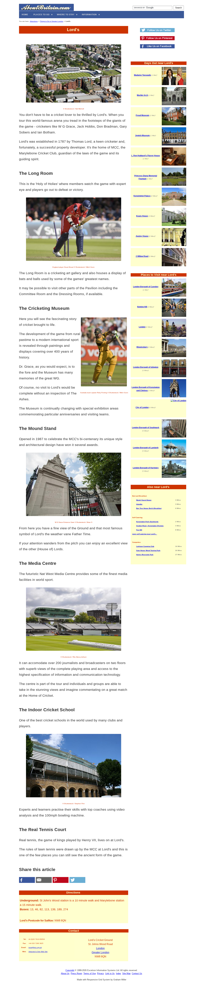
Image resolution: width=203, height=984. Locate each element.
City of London (142, 407)
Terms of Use (89, 973)
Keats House (142, 216)
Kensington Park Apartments (147, 522)
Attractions (34, 21)
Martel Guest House (143, 500)
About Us (65, 973)
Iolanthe (139, 504)
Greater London (100, 952)
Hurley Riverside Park (144, 554)
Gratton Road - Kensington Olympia (150, 526)
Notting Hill (142, 307)
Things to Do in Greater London (51, 21)
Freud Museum (142, 115)
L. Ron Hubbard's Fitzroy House (145, 156)
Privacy (100, 973)
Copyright (69, 970)
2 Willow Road (142, 256)
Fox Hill (139, 530)
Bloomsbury (142, 347)
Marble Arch (142, 95)
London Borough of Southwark (145, 427)
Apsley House (142, 236)
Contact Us (137, 973)
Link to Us (110, 973)
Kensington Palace (142, 196)
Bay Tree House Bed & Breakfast (148, 508)
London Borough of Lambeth (145, 448)
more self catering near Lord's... (144, 534)
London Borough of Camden (145, 287)
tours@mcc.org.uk (35, 947)
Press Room (76, 973)
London (100, 948)
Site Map (126, 973)
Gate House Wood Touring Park (148, 550)
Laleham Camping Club (145, 546)
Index (118, 973)
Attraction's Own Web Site (38, 951)
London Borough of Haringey (146, 468)
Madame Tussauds (142, 75)
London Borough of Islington (145, 367)
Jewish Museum (142, 135)
